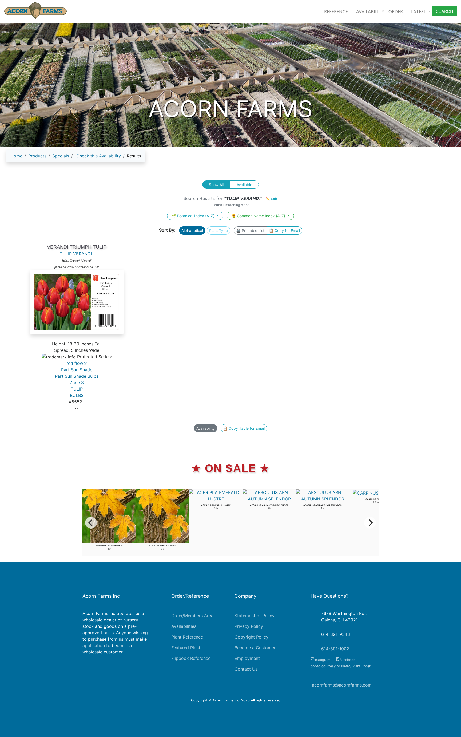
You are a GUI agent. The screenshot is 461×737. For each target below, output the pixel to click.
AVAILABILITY (370, 11)
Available (244, 184)
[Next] (370, 523)
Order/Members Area (192, 615)
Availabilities (183, 626)
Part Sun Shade (76, 369)
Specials (60, 156)
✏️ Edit (271, 199)
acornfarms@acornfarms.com (342, 685)
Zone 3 (77, 382)
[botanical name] (77, 304)
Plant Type (218, 230)
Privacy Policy (249, 626)
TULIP (77, 389)
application (93, 645)
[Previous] (91, 523)
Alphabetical (192, 230)
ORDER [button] (396, 11)
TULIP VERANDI (76, 253)
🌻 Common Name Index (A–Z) (258, 216)
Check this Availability (98, 156)
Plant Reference (187, 637)
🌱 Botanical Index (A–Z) (194, 216)
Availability (205, 428)
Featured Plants (186, 647)
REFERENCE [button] (336, 11)
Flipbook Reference (190, 658)
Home (16, 156)
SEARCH (444, 11)
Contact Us (246, 669)
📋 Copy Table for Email (244, 428)
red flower (76, 363)
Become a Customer (255, 647)
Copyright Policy (251, 637)
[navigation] (75, 158)
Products (37, 156)
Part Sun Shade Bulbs (76, 376)
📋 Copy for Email (284, 230)
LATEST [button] (419, 11)
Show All (216, 184)
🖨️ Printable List (250, 230)
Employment (247, 658)
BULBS (77, 395)
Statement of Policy (255, 615)
